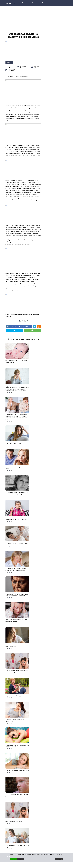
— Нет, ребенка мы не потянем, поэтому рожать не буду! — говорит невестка (16, 569)
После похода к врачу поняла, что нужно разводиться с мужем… (16, 620)
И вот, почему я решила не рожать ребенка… (17, 770)
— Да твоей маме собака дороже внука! (16, 696)
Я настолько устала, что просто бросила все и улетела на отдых (17, 745)
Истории (56, 3)
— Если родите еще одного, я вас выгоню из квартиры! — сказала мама (17, 846)
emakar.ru (10, 3)
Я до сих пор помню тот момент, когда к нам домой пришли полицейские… (17, 795)
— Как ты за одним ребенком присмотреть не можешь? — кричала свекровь (16, 671)
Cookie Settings (58, 859)
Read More (12, 856)
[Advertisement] (36, 17)
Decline (20, 859)
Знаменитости (26, 3)
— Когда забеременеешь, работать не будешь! (15, 467)
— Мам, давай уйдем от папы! (13, 443)
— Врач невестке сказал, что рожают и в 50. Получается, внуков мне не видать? (17, 595)
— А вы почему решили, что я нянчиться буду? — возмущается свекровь (16, 820)
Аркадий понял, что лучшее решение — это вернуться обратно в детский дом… (16, 493)
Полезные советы (47, 3)
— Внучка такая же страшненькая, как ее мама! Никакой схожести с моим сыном (16, 518)
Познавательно (36, 3)
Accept (13, 859)
